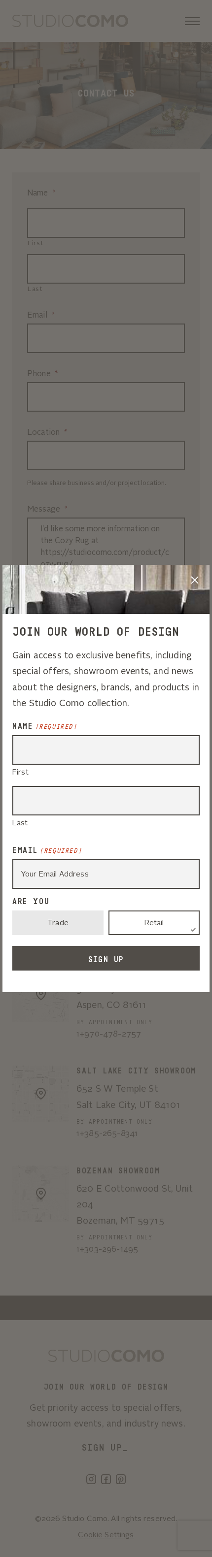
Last (20, 823)
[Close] (195, 579)
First (20, 773)
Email (47, 850)
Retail (154, 923)
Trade (58, 923)
